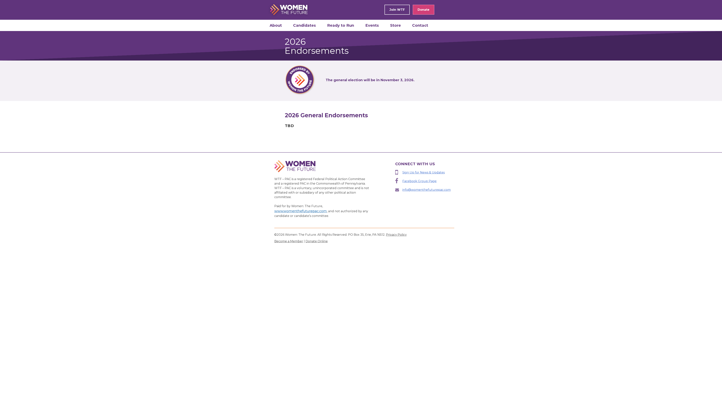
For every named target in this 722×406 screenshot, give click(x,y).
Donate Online (317, 241)
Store (395, 25)
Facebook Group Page (419, 181)
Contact (420, 25)
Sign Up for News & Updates (423, 172)
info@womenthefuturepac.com (426, 190)
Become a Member (288, 241)
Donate (423, 9)
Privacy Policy (396, 234)
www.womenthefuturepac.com (300, 211)
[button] (276, 25)
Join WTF (397, 9)
